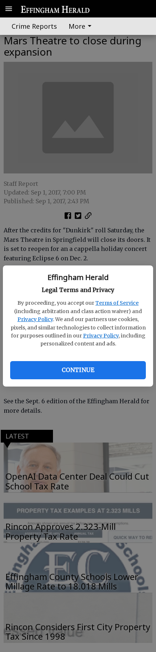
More (77, 26)
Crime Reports (34, 26)
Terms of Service (117, 303)
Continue (78, 369)
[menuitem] (82, 26)
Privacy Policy (35, 319)
